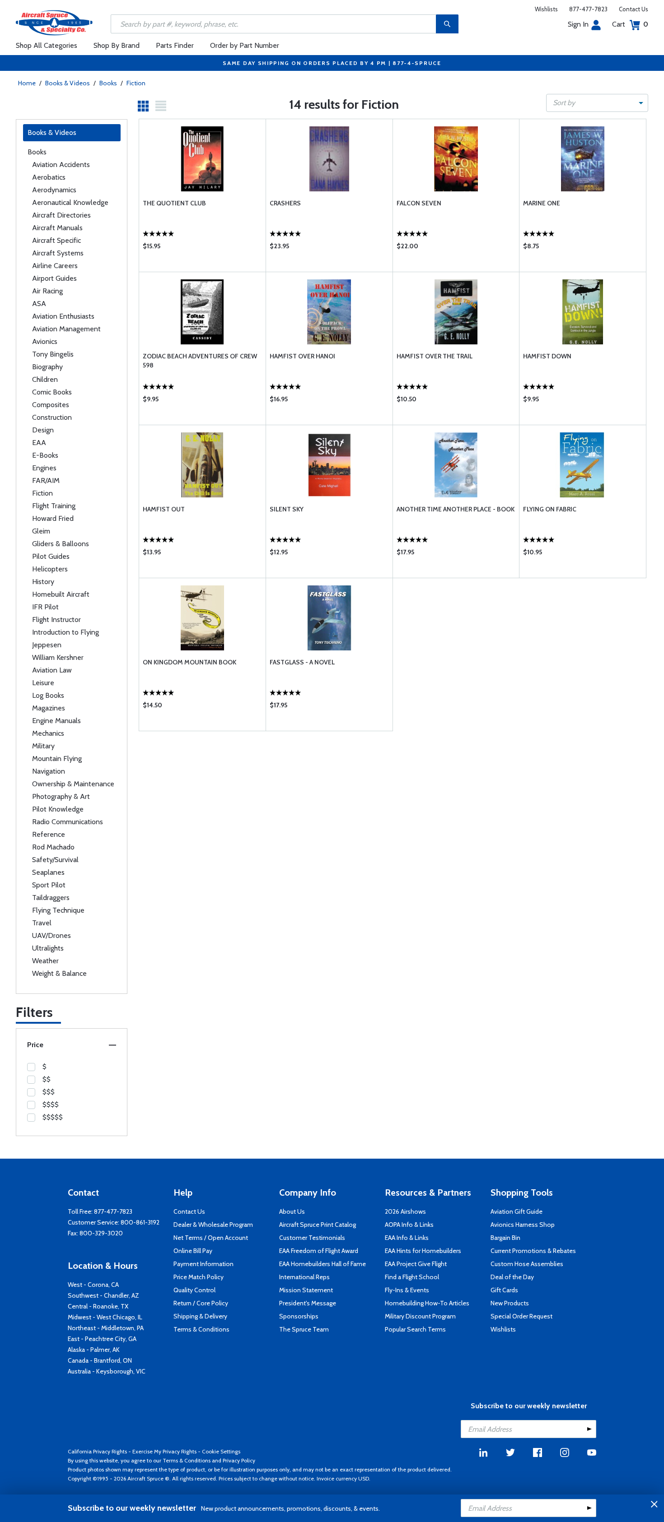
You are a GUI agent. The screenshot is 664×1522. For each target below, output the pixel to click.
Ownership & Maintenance (73, 784)
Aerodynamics (54, 190)
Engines (44, 468)
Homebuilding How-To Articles (427, 1303)
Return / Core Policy (200, 1303)
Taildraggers (51, 897)
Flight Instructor (56, 619)
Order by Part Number (244, 45)
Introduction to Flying (65, 632)
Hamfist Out (164, 509)
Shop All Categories (46, 45)
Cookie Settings (221, 1451)
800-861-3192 (140, 1222)
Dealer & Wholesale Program (213, 1224)
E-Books (45, 455)
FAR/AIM (46, 480)
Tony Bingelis (53, 354)
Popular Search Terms (415, 1329)
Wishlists (546, 9)
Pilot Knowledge (58, 809)
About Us (292, 1211)
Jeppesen (46, 644)
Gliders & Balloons (60, 543)
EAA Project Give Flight (416, 1264)
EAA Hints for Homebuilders (423, 1251)
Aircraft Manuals (57, 227)
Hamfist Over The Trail (434, 356)
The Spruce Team (304, 1329)
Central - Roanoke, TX (98, 1306)
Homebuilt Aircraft (60, 594)
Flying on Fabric (549, 509)
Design (43, 430)
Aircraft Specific (56, 240)
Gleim (41, 531)
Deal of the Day (512, 1277)
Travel (41, 923)
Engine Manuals (56, 720)
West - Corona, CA (93, 1285)
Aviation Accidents (61, 164)
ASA (39, 303)
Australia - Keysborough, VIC (106, 1371)
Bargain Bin (505, 1238)
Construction (52, 417)
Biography (47, 366)
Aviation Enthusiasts (63, 316)
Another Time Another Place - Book (455, 509)
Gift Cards (504, 1290)
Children (45, 379)
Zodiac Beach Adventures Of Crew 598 (200, 360)
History (43, 581)
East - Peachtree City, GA (102, 1339)
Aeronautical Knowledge (70, 202)
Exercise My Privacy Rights (164, 1451)
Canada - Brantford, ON (100, 1360)
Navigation (48, 771)
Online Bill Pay (192, 1251)
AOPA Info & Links (409, 1224)
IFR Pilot (45, 607)
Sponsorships (298, 1316)
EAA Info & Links (407, 1238)
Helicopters (50, 569)
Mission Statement (306, 1290)
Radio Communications (67, 821)
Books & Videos (67, 83)
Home (27, 83)
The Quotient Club (174, 203)
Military (43, 746)
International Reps (304, 1277)
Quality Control (194, 1290)
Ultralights (48, 948)
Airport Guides (54, 278)
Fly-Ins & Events (407, 1290)
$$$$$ (52, 1117)
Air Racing (47, 291)
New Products (510, 1303)
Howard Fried (53, 518)
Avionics (44, 341)
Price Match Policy (198, 1277)
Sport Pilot (48, 885)
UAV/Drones (51, 935)
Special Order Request (521, 1316)
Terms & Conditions (201, 1329)
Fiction (135, 83)
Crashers (285, 203)
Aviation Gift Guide (516, 1211)
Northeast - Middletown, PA (106, 1328)
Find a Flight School (412, 1277)
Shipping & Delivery (200, 1316)
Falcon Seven (419, 203)
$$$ (48, 1092)
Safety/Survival (55, 859)
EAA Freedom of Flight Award (318, 1251)
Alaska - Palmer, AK (94, 1350)
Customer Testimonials (312, 1238)
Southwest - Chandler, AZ (103, 1295)
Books (108, 83)
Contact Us (633, 9)
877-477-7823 (588, 9)
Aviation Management (66, 329)
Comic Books (52, 392)
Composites (50, 404)
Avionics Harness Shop (523, 1224)
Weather (45, 960)
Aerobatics (48, 177)
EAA (39, 442)
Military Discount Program (420, 1316)
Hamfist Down (547, 356)
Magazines (48, 708)
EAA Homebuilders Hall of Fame (322, 1264)
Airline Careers (55, 265)
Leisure (43, 682)
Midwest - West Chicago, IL (105, 1317)
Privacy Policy (239, 1460)
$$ (46, 1079)
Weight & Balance (59, 973)
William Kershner (58, 657)
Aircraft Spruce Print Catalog (317, 1224)
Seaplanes (48, 872)
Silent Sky (287, 509)
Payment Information (203, 1264)
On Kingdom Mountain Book (189, 662)
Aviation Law (52, 670)
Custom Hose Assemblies (527, 1264)
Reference (48, 834)
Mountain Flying (57, 758)
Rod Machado (53, 847)
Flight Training (53, 505)
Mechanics (48, 733)
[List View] (160, 106)
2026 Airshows (405, 1211)
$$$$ (50, 1104)
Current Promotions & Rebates (533, 1251)
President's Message (307, 1303)
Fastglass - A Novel (302, 662)
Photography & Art (61, 796)
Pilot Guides (51, 556)
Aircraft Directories (61, 215)
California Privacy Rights (97, 1451)
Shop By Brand (117, 45)
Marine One (541, 203)
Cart (630, 24)
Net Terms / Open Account (210, 1238)
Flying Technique (58, 910)
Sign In (578, 24)
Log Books (48, 695)
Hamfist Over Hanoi (302, 356)
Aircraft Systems (58, 253)
